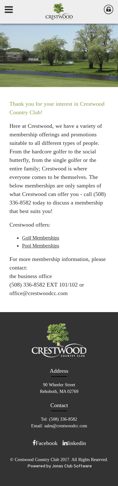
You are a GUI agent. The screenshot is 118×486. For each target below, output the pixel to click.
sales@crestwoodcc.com (65, 426)
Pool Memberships (40, 245)
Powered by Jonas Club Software (59, 466)
